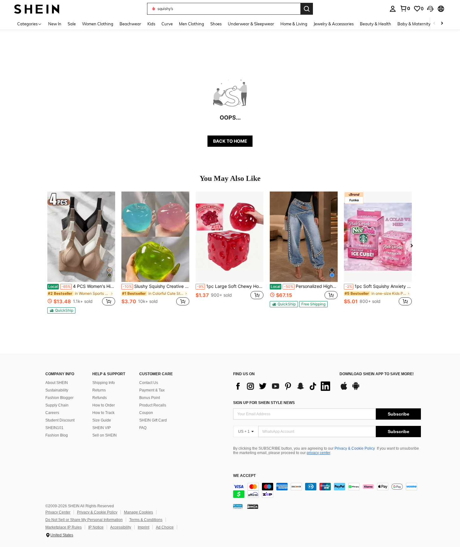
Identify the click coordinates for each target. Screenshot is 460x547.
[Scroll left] (434, 24)
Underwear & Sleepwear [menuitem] (251, 23)
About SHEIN (56, 383)
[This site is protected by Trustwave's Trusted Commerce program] (238, 506)
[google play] (355, 389)
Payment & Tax (152, 390)
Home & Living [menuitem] (293, 23)
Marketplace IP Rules (63, 527)
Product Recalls (152, 405)
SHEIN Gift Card (153, 420)
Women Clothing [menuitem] (97, 23)
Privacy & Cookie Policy (355, 448)
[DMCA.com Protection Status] (252, 506)
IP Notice (96, 527)
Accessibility (120, 527)
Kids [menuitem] (151, 23)
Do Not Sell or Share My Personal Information (84, 520)
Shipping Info (103, 383)
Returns (99, 390)
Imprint (143, 527)
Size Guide (101, 420)
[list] (283, 386)
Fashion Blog (56, 435)
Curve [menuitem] (167, 23)
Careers (52, 413)
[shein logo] (36, 8)
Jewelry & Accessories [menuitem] (334, 23)
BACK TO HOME (230, 141)
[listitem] (81, 253)
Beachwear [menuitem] (130, 23)
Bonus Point (149, 398)
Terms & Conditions (145, 520)
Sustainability (56, 390)
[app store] (344, 389)
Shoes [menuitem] (216, 23)
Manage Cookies (138, 512)
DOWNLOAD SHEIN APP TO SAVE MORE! (377, 374)
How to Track (103, 413)
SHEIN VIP (101, 428)
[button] (430, 9)
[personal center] (392, 9)
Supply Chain (57, 405)
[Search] (306, 9)
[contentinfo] (327, 490)
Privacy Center (57, 512)
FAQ (142, 428)
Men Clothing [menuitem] (191, 23)
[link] (405, 8)
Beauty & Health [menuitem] (375, 23)
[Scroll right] (442, 24)
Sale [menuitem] (72, 23)
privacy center (318, 453)
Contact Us (148, 383)
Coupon (146, 413)
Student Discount (59, 420)
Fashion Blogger (59, 398)
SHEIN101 (54, 428)
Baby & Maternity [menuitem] (414, 23)
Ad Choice (165, 527)
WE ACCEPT (244, 476)
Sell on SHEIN (104, 435)
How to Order (103, 405)
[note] (61, 310)
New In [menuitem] (54, 23)
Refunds (99, 398)
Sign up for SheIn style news (264, 403)
